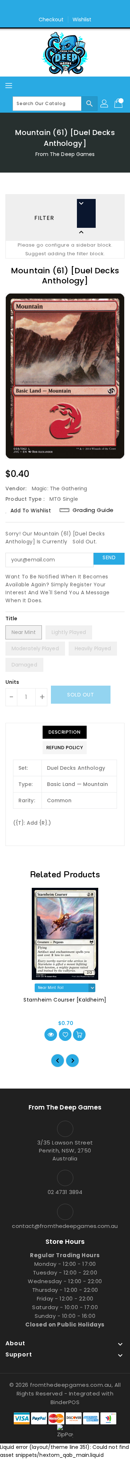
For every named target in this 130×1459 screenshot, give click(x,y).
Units (12, 682)
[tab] (65, 732)
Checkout (51, 19)
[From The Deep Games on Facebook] (58, 8)
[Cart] (119, 103)
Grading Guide (93, 510)
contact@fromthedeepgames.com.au (65, 1226)
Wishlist (82, 19)
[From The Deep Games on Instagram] (71, 8)
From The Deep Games (65, 154)
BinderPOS (65, 1402)
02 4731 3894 (65, 1192)
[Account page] (105, 103)
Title (11, 618)
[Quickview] (50, 1034)
